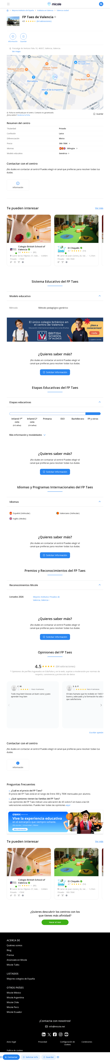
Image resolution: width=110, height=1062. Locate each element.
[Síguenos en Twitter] (49, 1034)
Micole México (14, 992)
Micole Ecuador (14, 1012)
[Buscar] (101, 4)
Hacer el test (55, 922)
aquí (68, 805)
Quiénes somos (14, 945)
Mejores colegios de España (21, 978)
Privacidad (42, 1042)
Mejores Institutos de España (23, 10)
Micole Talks (13, 964)
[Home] (7, 10)
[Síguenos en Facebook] (55, 1034)
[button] (55, 296)
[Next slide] (101, 704)
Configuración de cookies (67, 1043)
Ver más (99, 208)
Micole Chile (13, 1002)
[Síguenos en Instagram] (60, 1034)
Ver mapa (16, 51)
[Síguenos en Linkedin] (43, 1034)
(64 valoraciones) (44, 21)
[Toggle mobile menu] (8, 4)
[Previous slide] (9, 704)
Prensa (10, 955)
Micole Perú (13, 1007)
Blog (9, 950)
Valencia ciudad (63, 10)
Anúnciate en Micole (17, 959)
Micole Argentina (15, 997)
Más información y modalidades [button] (25, 434)
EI (73, 247)
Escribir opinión (96, 732)
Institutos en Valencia (45, 10)
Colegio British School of (31, 248)
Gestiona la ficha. (23, 115)
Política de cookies (15, 1050)
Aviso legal (11, 1042)
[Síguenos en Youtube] (66, 1034)
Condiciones (87, 1042)
